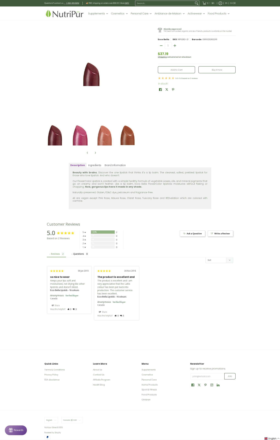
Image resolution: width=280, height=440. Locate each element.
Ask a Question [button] (194, 233)
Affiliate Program (101, 379)
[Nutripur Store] (64, 13)
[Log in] (220, 3)
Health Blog (99, 384)
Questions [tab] (78, 253)
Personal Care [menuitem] (139, 13)
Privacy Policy (51, 374)
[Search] (196, 3)
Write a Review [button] (222, 233)
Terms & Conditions (54, 369)
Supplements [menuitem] (96, 13)
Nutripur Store (50, 427)
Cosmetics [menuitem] (117, 13)
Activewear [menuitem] (195, 13)
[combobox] (164, 3)
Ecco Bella (163, 39)
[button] (160, 89)
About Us (97, 369)
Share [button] (57, 305)
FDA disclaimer (52, 379)
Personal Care (149, 379)
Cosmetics (147, 374)
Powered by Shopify (52, 432)
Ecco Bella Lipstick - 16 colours (64, 290)
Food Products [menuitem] (217, 13)
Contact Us (98, 374)
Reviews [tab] (55, 253)
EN (226, 3)
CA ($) (233, 3)
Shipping (162, 57)
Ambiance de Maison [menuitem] (168, 13)
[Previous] (46, 74)
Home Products (150, 384)
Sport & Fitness (149, 389)
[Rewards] (16, 430)
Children (146, 399)
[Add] (174, 45)
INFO (127, 3)
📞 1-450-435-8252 (71, 3)
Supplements (149, 369)
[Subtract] (161, 45)
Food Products (149, 394)
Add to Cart (176, 69)
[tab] (78, 165)
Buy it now (217, 69)
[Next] (136, 74)
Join (230, 376)
